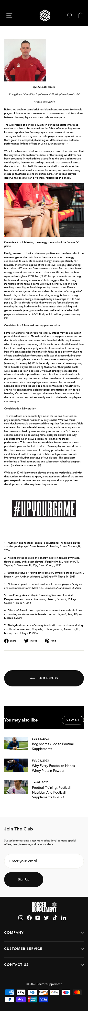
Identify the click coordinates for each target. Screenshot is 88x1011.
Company (14, 932)
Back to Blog (47, 678)
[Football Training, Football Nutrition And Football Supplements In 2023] (16, 787)
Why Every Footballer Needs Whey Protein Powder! (53, 768)
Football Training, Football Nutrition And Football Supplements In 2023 (51, 792)
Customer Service (23, 948)
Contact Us (16, 964)
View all (72, 720)
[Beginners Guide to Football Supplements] (16, 743)
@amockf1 (49, 102)
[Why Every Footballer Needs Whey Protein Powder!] (16, 765)
